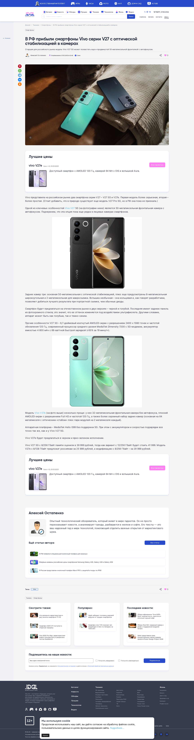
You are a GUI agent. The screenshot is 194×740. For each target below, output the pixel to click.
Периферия (141, 697)
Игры (78, 3)
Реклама (151, 17)
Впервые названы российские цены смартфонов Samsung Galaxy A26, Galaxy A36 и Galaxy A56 (76, 562)
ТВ (117, 704)
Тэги (167, 726)
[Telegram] (147, 12)
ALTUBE (155, 3)
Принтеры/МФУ (121, 699)
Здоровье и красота (163, 698)
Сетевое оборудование (103, 701)
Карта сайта (158, 726)
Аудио (139, 690)
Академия (163, 690)
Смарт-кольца (121, 701)
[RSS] (145, 12)
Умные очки (141, 704)
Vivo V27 (70, 208)
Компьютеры (120, 695)
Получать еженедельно (130, 661)
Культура (162, 701)
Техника (96, 12)
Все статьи (155, 543)
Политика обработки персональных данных (37, 737)
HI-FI (120, 3)
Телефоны (98, 704)
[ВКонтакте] (20, 79)
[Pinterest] (20, 66)
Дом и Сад (136, 3)
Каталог (49, 12)
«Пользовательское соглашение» (66, 666)
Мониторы (140, 695)
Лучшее (84, 12)
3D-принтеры (99, 690)
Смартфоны (30, 30)
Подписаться (155, 661)
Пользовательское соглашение (34, 734)
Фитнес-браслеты (101, 706)
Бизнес (162, 693)
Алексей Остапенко (38, 55)
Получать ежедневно (106, 661)
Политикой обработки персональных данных (100, 666)
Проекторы (140, 699)
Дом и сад (163, 695)
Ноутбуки (98, 697)
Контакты (159, 17)
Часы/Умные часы (143, 706)
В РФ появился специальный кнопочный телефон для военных (63, 554)
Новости (60, 12)
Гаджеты (119, 692)
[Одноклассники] (20, 84)
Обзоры (72, 12)
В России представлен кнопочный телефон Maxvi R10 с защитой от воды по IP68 (70, 570)
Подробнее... (117, 727)
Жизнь (121, 12)
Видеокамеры (100, 692)
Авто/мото (119, 690)
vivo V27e (35, 165)
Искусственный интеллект (52, 3)
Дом (138, 692)
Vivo (34, 589)
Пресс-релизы (166, 17)
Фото (106, 3)
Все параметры (157, 165)
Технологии (108, 12)
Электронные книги (101, 708)
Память (118, 697)
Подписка (143, 17)
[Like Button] (165, 55)
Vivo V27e (40, 412)
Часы (91, 3)
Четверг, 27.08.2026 (161, 12)
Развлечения (163, 704)
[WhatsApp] (20, 70)
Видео (131, 12)
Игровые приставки (101, 695)
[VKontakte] (150, 12)
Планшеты (98, 699)
